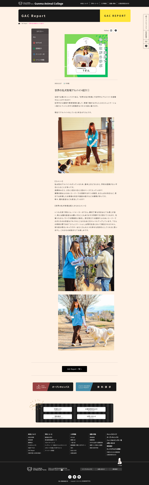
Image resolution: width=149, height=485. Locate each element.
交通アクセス (31, 448)
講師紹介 (30, 442)
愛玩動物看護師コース (51, 440)
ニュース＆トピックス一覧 (114, 440)
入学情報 (104, 3)
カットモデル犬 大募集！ (114, 449)
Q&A (72, 448)
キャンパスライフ (112, 434)
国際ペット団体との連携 (96, 445)
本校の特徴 (31, 437)
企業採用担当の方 (123, 3)
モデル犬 (39, 43)
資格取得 (92, 437)
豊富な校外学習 (94, 448)
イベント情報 (40, 60)
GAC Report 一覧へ (74, 369)
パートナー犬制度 (49, 450)
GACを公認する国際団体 (96, 442)
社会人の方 (73, 450)
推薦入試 (73, 440)
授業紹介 (39, 48)
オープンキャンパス (112, 437)
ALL (34, 37)
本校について (84, 3)
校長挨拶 (30, 440)
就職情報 (92, 440)
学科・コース (94, 3)
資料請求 (57, 417)
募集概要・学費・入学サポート (78, 445)
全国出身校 (74, 453)
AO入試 (73, 437)
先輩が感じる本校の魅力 (34, 453)
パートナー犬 (40, 54)
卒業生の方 (58, 409)
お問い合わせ (91, 417)
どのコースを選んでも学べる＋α (53, 448)
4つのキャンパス (32, 445)
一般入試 (73, 442)
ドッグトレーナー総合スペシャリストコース (56, 445)
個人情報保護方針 (63, 481)
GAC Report (24, 23)
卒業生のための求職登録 (113, 452)
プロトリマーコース (50, 442)
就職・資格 (112, 3)
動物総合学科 (48, 437)
